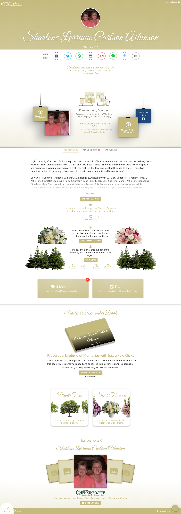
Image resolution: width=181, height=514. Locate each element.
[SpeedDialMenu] (175, 508)
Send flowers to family (90, 241)
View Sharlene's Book (90, 373)
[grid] (90, 116)
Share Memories (91, 503)
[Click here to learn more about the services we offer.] (90, 493)
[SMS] (113, 56)
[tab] (71, 150)
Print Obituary (92, 199)
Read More (90, 194)
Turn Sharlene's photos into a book (94, 125)
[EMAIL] (102, 56)
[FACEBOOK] (56, 56)
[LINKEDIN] (90, 56)
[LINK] (136, 56)
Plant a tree (90, 260)
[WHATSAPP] (79, 56)
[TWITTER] (68, 56)
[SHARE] (124, 56)
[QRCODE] (45, 56)
